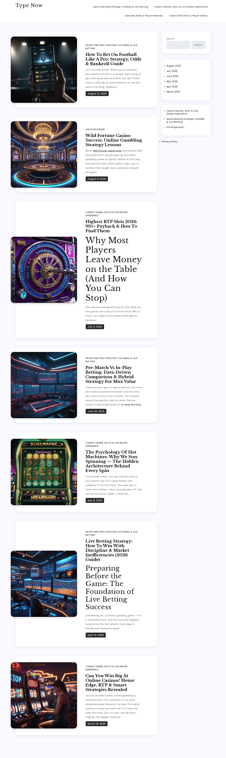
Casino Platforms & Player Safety (188, 15)
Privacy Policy (170, 141)
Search (171, 38)
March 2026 (173, 91)
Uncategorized (95, 129)
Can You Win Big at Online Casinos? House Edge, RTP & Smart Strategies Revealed (110, 682)
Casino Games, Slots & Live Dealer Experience (181, 6)
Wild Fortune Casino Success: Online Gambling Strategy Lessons (113, 140)
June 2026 (172, 76)
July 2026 (172, 71)
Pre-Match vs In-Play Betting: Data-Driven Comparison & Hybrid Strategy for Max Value (110, 374)
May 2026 (172, 81)
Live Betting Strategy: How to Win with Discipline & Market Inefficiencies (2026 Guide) (109, 550)
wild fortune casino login (107, 150)
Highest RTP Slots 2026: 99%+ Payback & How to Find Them (111, 226)
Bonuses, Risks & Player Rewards (144, 15)
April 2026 (172, 86)
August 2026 (174, 65)
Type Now (29, 5)
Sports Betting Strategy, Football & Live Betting (120, 6)
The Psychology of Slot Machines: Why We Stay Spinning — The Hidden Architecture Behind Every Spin (112, 461)
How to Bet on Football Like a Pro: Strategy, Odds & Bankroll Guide (113, 59)
